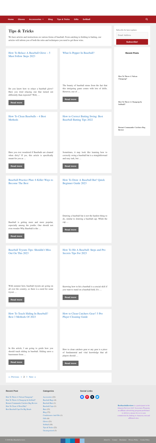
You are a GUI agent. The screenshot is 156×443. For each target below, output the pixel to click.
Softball (86, 19)
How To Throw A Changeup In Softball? (21, 400)
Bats (44, 409)
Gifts (76, 19)
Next (32, 376)
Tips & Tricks (63, 19)
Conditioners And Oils (51, 415)
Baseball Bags (48, 400)
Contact (114, 440)
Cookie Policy (145, 440)
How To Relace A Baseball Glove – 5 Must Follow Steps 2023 (29, 54)
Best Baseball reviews (18, 440)
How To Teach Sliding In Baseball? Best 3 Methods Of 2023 (28, 315)
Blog (50, 19)
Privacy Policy (133, 440)
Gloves (21, 19)
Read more (16, 102)
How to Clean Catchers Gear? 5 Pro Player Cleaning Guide (83, 315)
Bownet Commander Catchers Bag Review (21, 403)
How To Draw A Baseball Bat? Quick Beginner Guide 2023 (84, 181)
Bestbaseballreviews (126, 405)
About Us (107, 440)
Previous (13, 376)
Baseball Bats (48, 403)
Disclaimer (122, 440)
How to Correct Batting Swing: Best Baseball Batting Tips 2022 (83, 117)
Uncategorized (48, 430)
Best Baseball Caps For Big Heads (18, 409)
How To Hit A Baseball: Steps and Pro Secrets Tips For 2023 (84, 251)
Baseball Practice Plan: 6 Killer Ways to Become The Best (30, 181)
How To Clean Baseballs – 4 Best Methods (27, 117)
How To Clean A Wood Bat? (16, 406)
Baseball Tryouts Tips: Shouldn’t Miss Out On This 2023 (29, 251)
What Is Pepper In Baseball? (79, 52)
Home (11, 19)
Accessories (35, 19)
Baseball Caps (48, 406)
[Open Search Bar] (146, 19)
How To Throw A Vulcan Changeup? (19, 397)
